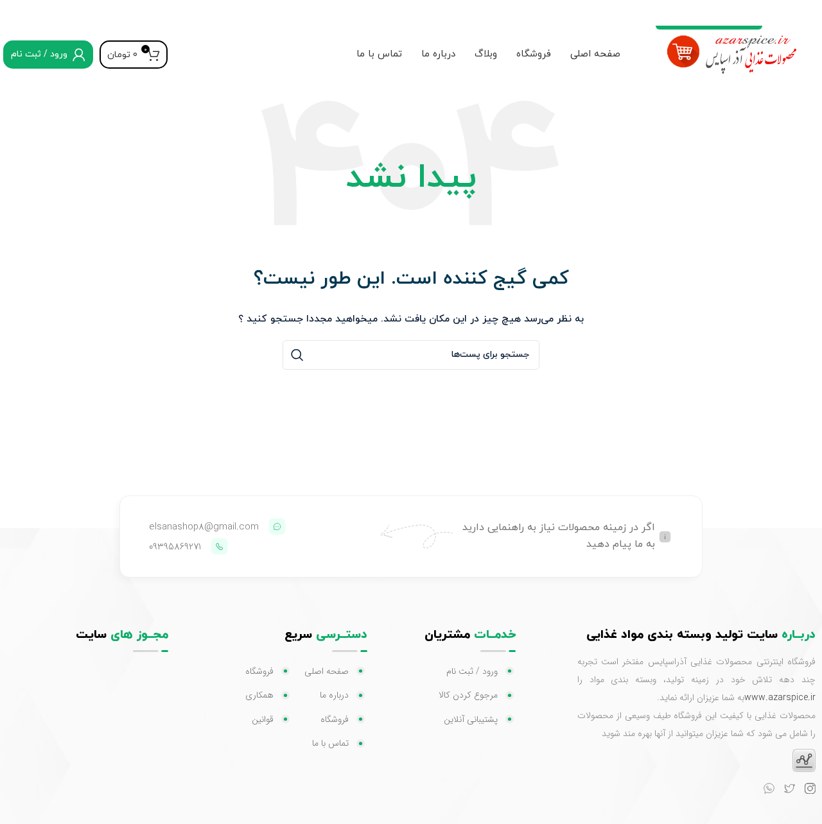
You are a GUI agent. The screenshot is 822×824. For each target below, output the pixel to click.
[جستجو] (297, 355)
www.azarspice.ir (780, 698)
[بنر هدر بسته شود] (16, 13)
